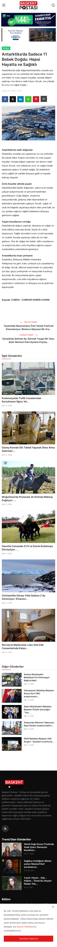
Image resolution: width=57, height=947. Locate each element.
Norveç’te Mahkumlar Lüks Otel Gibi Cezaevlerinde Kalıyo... (22, 646)
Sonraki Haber (26, 335)
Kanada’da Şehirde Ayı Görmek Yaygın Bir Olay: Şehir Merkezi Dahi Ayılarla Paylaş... (28, 340)
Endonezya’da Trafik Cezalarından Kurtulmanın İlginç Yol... (21, 400)
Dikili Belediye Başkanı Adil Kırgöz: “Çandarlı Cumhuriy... (39, 740)
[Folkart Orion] (28, 35)
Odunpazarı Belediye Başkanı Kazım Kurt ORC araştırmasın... (39, 693)
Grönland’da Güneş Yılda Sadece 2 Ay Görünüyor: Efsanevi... (23, 597)
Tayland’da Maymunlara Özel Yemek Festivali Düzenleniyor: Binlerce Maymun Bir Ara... (29, 327)
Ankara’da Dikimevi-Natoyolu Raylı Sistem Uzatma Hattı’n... (39, 724)
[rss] (5, 828)
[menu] (4, 5)
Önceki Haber (30, 322)
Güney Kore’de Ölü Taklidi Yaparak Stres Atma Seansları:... (28, 449)
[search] (53, 5)
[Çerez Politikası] (25, 926)
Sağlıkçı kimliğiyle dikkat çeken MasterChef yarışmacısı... (37, 863)
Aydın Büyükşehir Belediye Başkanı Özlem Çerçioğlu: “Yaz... (37, 709)
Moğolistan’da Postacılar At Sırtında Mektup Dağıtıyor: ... (27, 498)
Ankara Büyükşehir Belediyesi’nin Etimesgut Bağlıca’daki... (36, 677)
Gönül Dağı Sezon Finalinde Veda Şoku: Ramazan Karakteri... (39, 847)
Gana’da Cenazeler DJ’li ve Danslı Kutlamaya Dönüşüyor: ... (27, 548)
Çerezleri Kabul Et (28, 938)
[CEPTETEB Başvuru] (28, 20)
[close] (53, 907)
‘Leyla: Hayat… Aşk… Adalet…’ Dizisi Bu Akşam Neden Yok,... (38, 880)
